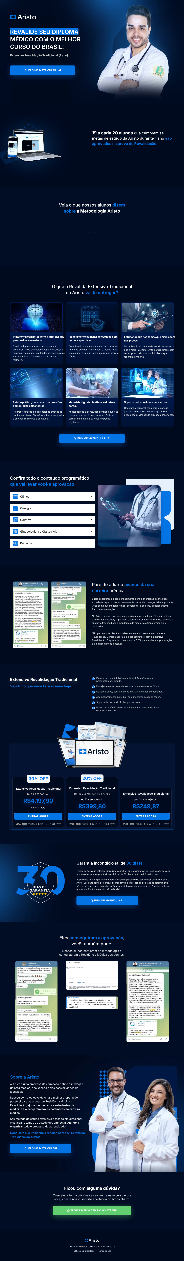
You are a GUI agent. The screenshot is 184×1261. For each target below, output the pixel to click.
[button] (94, 233)
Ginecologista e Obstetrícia (38, 531)
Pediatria (26, 543)
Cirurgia (25, 508)
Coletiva (25, 520)
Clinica (24, 496)
